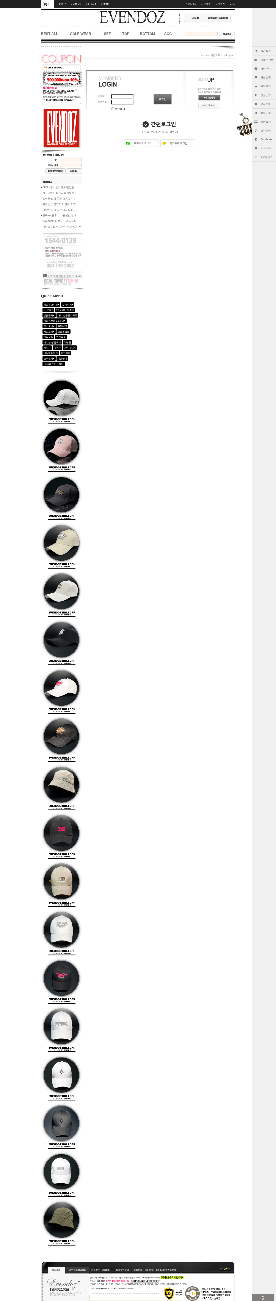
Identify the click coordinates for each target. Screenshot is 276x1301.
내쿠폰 (57, 347)
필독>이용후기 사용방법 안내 (59, 215)
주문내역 (62, 326)
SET (107, 34)
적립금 (67, 342)
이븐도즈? (190, 4)
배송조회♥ (49, 331)
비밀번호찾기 (51, 353)
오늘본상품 (266, 59)
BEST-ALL (49, 34)
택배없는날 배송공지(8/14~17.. (60, 226)
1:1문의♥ (48, 310)
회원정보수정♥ (51, 304)
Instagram (266, 157)
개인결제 (265, 121)
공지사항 (265, 104)
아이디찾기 (70, 347)
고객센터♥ (49, 358)
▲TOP (262, 1297)
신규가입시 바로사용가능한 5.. (60, 192)
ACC (168, 34)
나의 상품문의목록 (67, 315)
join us (76, 4)
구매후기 (265, 86)
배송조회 (265, 112)
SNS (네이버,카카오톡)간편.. (58, 187)
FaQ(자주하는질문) (54, 364)
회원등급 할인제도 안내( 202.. (59, 204)
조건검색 (61, 337)
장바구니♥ (49, 326)
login (62, 4)
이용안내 (62, 358)
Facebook (266, 139)
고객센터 (265, 130)
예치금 (47, 347)
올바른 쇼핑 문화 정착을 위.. (58, 198)
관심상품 (265, 77)
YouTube (265, 148)
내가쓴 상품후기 (52, 342)
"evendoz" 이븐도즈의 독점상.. (60, 221)
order (105, 4)
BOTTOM (147, 34)
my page (91, 4)
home (204, 55)
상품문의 (265, 95)
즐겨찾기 (265, 50)
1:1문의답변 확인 (65, 310)
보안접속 (119, 108)
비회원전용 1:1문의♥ (55, 320)
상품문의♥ (49, 315)
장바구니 (265, 68)
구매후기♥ (67, 304)
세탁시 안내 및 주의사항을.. (58, 209)
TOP (125, 34)
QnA (232, 4)
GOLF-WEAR (80, 34)
